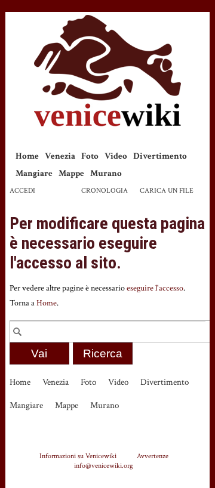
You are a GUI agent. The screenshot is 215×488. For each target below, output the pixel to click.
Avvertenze (152, 456)
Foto (90, 156)
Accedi (22, 190)
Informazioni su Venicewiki (77, 456)
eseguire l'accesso (155, 288)
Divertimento (160, 156)
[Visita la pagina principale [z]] (107, 70)
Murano (106, 173)
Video (116, 156)
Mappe (71, 173)
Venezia (60, 156)
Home (27, 156)
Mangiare (34, 173)
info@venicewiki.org (103, 465)
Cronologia (104, 190)
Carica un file (167, 190)
